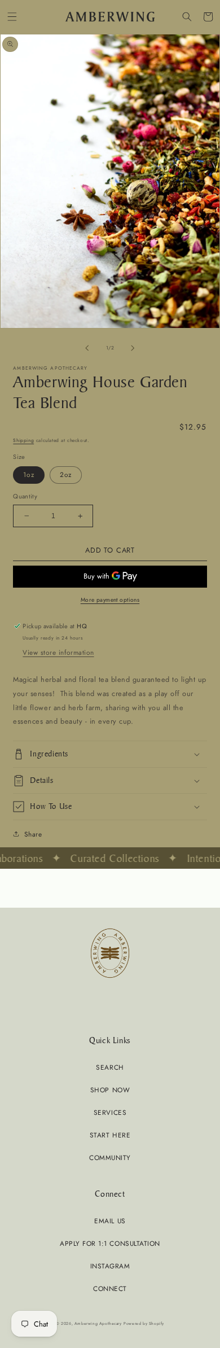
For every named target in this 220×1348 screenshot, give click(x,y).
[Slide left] (86, 348)
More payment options (110, 600)
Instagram (110, 1266)
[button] (12, 16)
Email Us (109, 1221)
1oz (28, 474)
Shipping (23, 440)
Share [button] (33, 834)
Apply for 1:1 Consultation (110, 1243)
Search (110, 1067)
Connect (110, 1288)
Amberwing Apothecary (98, 1323)
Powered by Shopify (144, 1323)
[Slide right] (133, 348)
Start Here (110, 1135)
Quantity (25, 496)
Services (110, 1112)
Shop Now (110, 1090)
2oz (66, 474)
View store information (58, 652)
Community (110, 1157)
